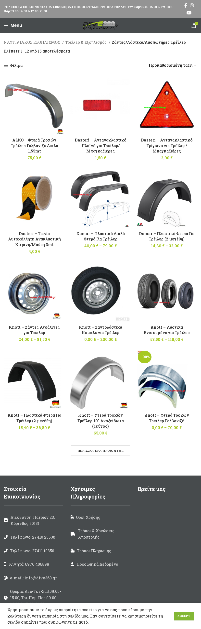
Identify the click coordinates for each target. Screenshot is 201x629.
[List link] (33, 537)
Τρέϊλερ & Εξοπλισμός (86, 42)
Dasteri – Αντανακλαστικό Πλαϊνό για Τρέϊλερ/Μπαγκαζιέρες (100, 145)
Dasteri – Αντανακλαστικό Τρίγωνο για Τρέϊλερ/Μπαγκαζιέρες (167, 145)
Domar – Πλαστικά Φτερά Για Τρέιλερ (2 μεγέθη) (166, 236)
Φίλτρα (16, 65)
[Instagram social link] (191, 5)
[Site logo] (100, 24)
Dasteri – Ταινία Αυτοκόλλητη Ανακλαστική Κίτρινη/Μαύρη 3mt (34, 239)
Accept (183, 616)
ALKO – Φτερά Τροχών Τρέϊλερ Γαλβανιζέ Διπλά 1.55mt (34, 145)
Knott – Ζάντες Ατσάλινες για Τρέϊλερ (34, 330)
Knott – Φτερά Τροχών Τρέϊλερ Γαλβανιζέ (166, 417)
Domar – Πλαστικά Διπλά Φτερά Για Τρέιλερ (100, 236)
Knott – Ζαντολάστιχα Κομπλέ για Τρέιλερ (100, 330)
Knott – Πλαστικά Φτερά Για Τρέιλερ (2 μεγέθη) (34, 417)
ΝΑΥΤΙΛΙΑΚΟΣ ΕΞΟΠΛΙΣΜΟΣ (32, 42)
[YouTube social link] (189, 12)
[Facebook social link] (185, 5)
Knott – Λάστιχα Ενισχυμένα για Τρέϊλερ (167, 330)
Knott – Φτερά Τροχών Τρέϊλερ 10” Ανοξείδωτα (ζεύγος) (100, 420)
